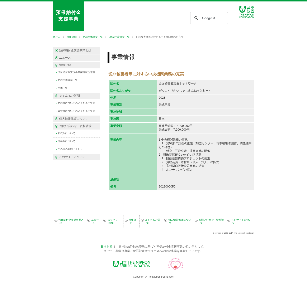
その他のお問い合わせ (70, 149)
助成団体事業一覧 (68, 80)
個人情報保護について (73, 118)
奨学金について (66, 141)
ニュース (65, 57)
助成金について (66, 133)
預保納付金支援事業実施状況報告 (76, 72)
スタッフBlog (113, 221)
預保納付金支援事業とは (75, 50)
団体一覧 (63, 88)
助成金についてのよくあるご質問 (76, 103)
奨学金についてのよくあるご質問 (76, 111)
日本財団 (107, 246)
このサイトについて (72, 157)
